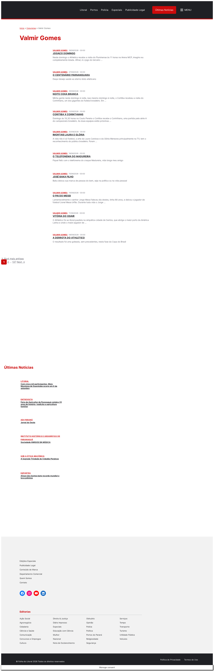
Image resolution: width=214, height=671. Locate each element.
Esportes (26, 473)
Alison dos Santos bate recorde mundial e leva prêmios (40, 477)
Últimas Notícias (164, 9)
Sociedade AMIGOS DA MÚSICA (36, 442)
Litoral (25, 381)
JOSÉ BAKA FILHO (63, 176)
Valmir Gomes (60, 50)
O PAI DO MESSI (62, 195)
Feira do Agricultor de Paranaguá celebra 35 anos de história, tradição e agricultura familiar (41, 404)
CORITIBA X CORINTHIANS (68, 114)
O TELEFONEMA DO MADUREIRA (72, 156)
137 (14, 261)
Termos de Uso (191, 660)
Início (22, 28)
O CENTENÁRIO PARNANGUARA (71, 75)
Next (21, 261)
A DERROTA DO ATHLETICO (69, 237)
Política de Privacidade (170, 660)
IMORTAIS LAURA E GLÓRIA (68, 134)
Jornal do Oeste (28, 422)
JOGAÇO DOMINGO (64, 53)
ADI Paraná (27, 420)
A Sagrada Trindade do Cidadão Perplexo (40, 459)
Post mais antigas (14, 258)
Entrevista (27, 399)
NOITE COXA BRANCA (65, 94)
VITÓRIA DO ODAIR (64, 216)
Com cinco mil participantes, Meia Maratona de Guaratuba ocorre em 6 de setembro (39, 386)
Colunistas (31, 28)
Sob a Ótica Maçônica (32, 456)
